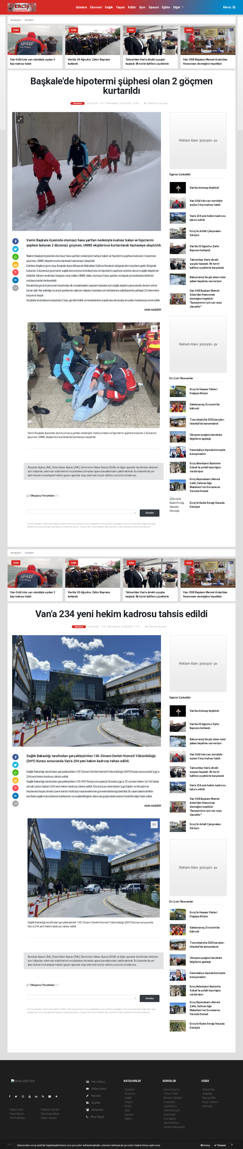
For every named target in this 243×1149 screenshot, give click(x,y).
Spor (142, 7)
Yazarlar (95, 1095)
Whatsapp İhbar (50, 1113)
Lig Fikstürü (170, 1106)
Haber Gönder (49, 1117)
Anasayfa (16, 20)
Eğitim (166, 7)
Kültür (132, 7)
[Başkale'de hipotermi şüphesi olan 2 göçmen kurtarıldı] (86, 171)
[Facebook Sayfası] (11, 1096)
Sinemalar (170, 1114)
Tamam (221, 1145)
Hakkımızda (16, 1109)
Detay (206, 1145)
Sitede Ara (209, 1089)
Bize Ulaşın (97, 1116)
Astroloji (207, 1106)
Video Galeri (98, 1088)
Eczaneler (169, 1101)
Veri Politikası (17, 1117)
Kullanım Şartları (50, 1109)
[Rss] (44, 1096)
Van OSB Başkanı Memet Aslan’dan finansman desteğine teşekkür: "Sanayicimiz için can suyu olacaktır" (206, 298)
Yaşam (120, 7)
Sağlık (109, 7)
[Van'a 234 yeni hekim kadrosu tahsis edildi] (86, 690)
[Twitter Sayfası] (17, 1096)
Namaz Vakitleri (173, 1097)
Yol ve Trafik (171, 1093)
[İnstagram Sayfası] (24, 1096)
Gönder (149, 512)
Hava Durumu (172, 1089)
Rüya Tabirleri (210, 1101)
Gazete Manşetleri (174, 1127)
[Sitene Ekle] (58, 1096)
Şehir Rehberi (171, 1122)
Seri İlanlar (170, 1118)
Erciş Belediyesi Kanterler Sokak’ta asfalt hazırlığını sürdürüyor (205, 467)
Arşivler (96, 1102)
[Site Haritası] (51, 1096)
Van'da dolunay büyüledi (204, 187)
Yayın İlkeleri (16, 1113)
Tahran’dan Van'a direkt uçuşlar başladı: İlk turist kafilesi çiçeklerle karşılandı (207, 263)
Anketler (207, 1093)
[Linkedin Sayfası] (37, 1096)
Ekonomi (96, 7)
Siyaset (154, 7)
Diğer (177, 7)
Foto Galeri (98, 1081)
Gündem (81, 7)
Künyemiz (97, 1109)
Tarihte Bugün (172, 1110)
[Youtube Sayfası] (31, 1096)
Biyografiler (209, 1097)
